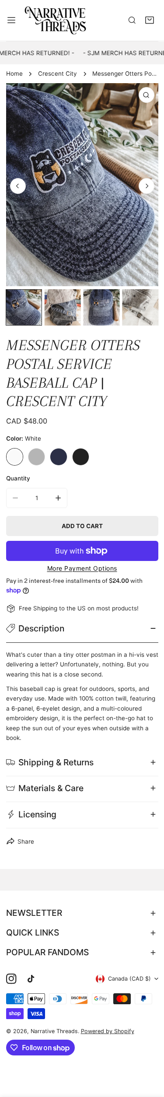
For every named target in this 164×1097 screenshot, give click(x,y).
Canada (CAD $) (129, 978)
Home (14, 73)
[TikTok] (32, 978)
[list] (82, 184)
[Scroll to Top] (149, 1051)
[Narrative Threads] (55, 20)
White (15, 457)
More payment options (82, 568)
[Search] (132, 20)
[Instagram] (11, 979)
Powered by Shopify (107, 1031)
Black (81, 457)
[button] (149, 20)
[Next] (146, 186)
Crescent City (57, 73)
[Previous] (18, 186)
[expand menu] (11, 20)
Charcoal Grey (36, 457)
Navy (58, 457)
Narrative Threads (54, 1031)
